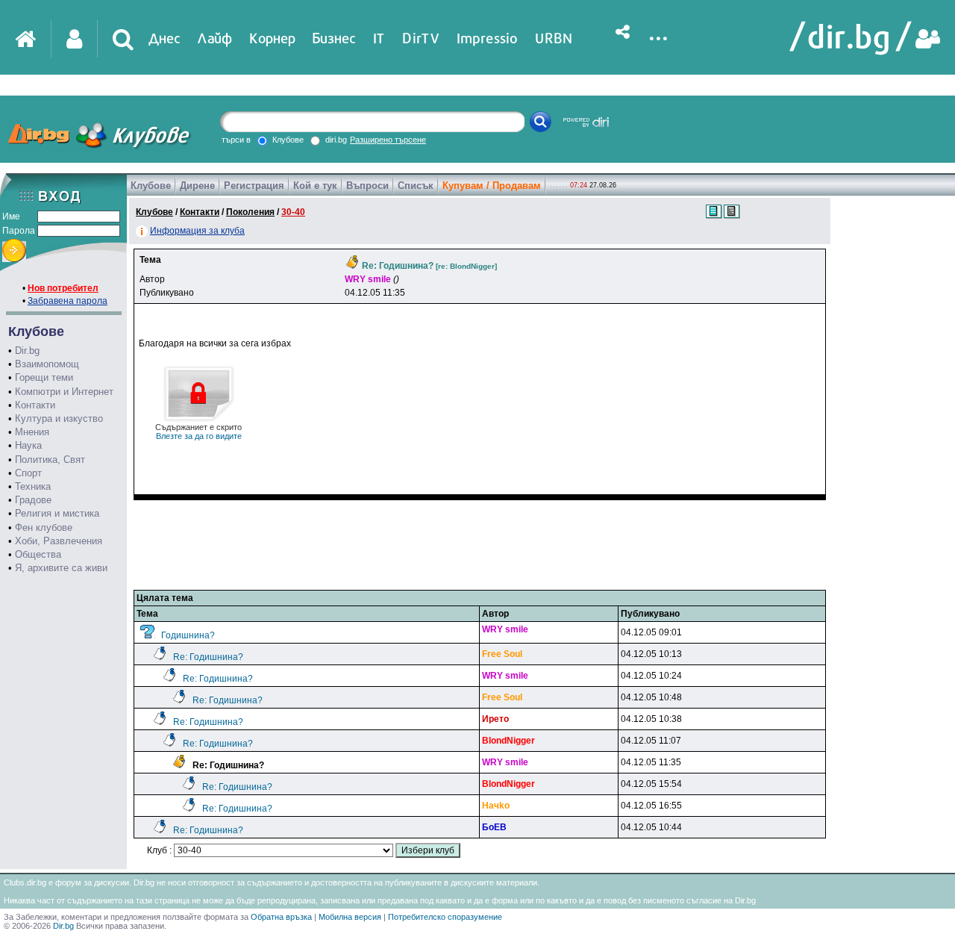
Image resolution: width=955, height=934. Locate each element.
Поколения (250, 212)
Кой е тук (315, 185)
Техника (33, 486)
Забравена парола (67, 301)
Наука (28, 445)
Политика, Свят (50, 459)
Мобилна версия (350, 916)
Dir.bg (27, 350)
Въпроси (367, 185)
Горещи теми (44, 377)
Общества (38, 554)
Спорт (28, 473)
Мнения (32, 432)
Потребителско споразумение (445, 916)
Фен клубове (43, 527)
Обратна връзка (281, 916)
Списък (415, 185)
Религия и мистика (57, 513)
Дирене (197, 185)
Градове (33, 499)
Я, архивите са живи (61, 567)
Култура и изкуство (59, 418)
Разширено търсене (388, 139)
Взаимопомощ (47, 364)
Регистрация (254, 185)
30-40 (293, 212)
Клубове (151, 185)
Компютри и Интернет (64, 391)
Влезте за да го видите (198, 431)
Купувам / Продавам (491, 185)
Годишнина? (188, 635)
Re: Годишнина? (208, 657)
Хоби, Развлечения (58, 541)
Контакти (35, 405)
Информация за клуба (197, 230)
